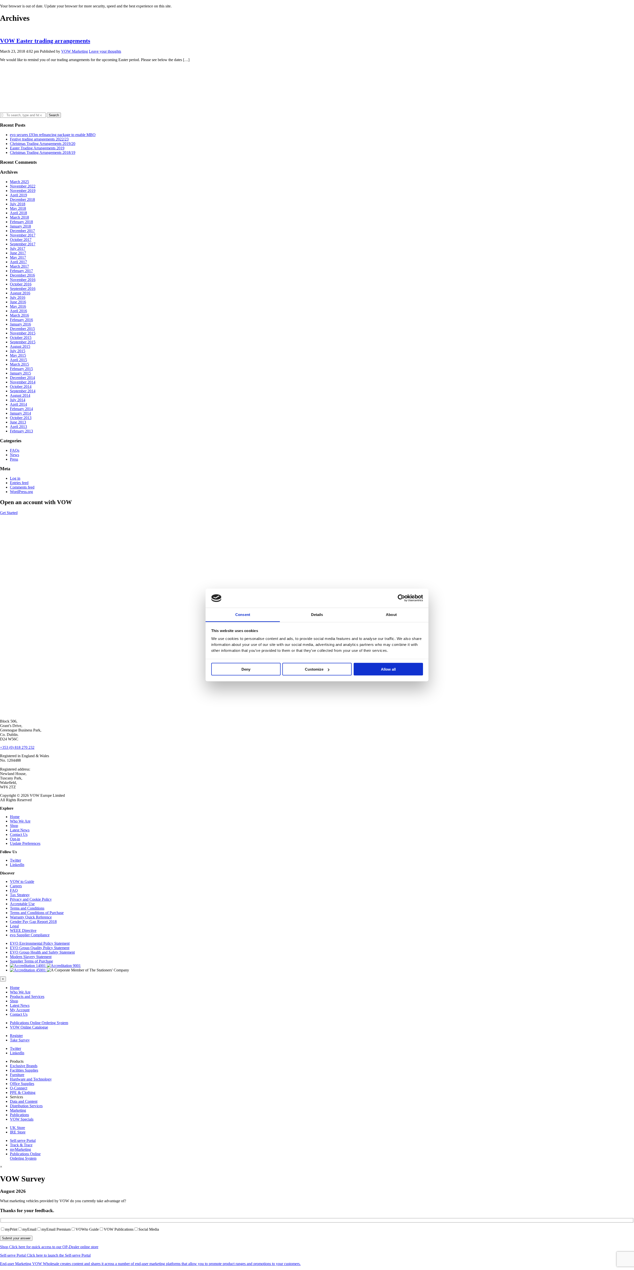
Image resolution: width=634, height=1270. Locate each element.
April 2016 (18, 311)
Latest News (19, 830)
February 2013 (21, 431)
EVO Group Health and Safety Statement (42, 952)
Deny (245, 669)
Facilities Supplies (24, 1070)
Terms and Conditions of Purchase (37, 913)
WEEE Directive (23, 930)
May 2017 (18, 257)
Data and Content (23, 1101)
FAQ (14, 890)
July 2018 (17, 204)
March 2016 (19, 315)
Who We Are (20, 821)
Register (16, 1036)
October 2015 (20, 337)
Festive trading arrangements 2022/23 (39, 139)
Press (14, 459)
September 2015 (22, 342)
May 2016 (18, 306)
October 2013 (20, 418)
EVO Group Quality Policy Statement (39, 948)
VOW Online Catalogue (29, 1027)
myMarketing (20, 1149)
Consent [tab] (242, 614)
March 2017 (19, 266)
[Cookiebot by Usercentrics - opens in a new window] (401, 598)
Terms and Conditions (27, 908)
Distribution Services (26, 1106)
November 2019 (22, 190)
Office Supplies (22, 1084)
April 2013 (18, 426)
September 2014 (22, 391)
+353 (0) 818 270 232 (17, 747)
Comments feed (22, 487)
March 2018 (19, 217)
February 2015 (21, 369)
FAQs (14, 450)
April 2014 (18, 404)
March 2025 (19, 182)
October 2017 (20, 239)
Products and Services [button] (27, 996)
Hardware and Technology (31, 1079)
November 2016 (22, 280)
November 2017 (22, 235)
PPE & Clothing (22, 1092)
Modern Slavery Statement (31, 957)
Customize (314, 669)
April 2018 (18, 213)
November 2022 (22, 186)
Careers (16, 886)
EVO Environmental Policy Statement (40, 943)
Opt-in (15, 839)
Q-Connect (18, 1088)
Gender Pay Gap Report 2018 (33, 921)
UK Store (17, 1128)
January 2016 (20, 324)
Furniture (17, 1075)
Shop (14, 825)
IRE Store (18, 1132)
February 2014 (21, 409)
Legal (14, 926)
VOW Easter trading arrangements (45, 41)
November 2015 (22, 333)
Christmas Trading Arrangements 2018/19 (42, 152)
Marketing (18, 1110)
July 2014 (17, 400)
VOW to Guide (22, 881)
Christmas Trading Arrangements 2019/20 (42, 143)
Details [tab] (317, 614)
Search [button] (54, 115)
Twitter (15, 860)
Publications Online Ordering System (39, 1023)
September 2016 (22, 288)
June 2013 (18, 422)
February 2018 (21, 222)
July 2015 (17, 351)
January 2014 (20, 413)
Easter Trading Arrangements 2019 (37, 148)
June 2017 (18, 253)
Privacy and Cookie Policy (31, 899)
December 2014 (22, 378)
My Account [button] (19, 1010)
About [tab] (391, 614)
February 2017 (21, 271)
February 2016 (21, 320)
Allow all (388, 669)
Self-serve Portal (23, 1140)
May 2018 (18, 208)
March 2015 (19, 364)
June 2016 (18, 302)
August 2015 (20, 346)
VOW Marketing (74, 51)
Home (15, 817)
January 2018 (20, 226)
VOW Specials (21, 1119)
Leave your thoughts (105, 51)
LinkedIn (17, 865)
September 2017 (22, 244)
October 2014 (20, 386)
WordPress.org (21, 492)
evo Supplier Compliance (30, 935)
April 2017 (18, 262)
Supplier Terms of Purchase (31, 961)
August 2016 (20, 293)
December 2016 (22, 275)
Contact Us (18, 834)
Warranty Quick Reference (31, 917)
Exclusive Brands (23, 1066)
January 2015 (20, 373)
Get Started (9, 513)
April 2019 (18, 195)
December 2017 (22, 231)
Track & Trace (21, 1145)
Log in (15, 478)
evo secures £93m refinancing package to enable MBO (53, 135)
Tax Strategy (20, 895)
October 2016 (20, 284)
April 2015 (18, 360)
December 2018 (22, 199)
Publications (19, 1115)
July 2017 (17, 248)
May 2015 (18, 355)
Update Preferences (25, 843)
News (14, 455)
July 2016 (17, 297)
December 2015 (22, 329)
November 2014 (22, 382)
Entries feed (19, 483)
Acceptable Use (22, 904)
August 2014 (20, 395)
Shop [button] (14, 1001)
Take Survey (20, 1040)
